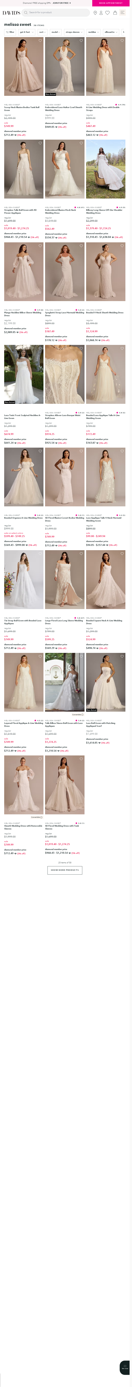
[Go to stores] (95, 12)
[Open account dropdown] (101, 12)
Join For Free (59, 3)
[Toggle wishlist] (40, 40)
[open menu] (122, 12)
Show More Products (65, 870)
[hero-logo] (11, 12)
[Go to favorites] (107, 12)
